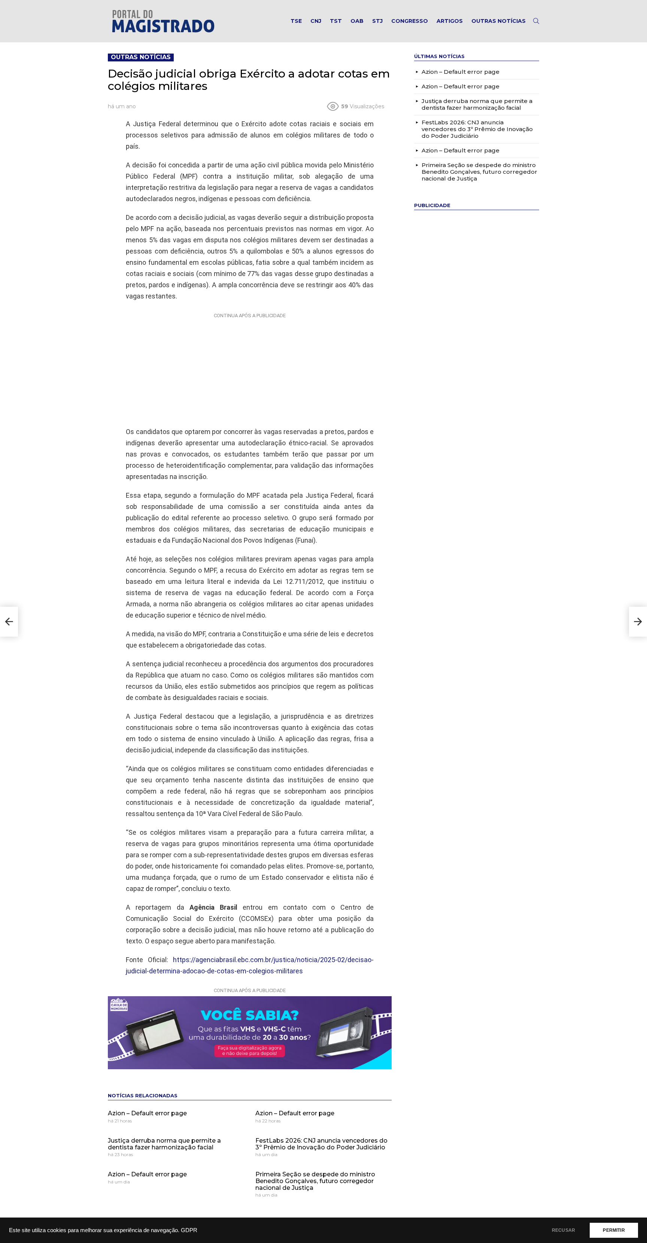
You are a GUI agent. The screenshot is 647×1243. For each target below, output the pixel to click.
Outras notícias (498, 21)
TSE (296, 21)
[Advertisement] (250, 368)
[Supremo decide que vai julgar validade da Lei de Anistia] (638, 622)
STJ (377, 21)
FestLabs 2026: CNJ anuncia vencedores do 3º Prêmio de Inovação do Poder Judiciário (321, 1144)
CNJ (315, 21)
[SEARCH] (536, 21)
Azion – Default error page (147, 1113)
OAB (357, 21)
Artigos (450, 21)
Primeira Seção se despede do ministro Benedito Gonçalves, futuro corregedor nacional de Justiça (315, 1181)
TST (336, 21)
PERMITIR (614, 1230)
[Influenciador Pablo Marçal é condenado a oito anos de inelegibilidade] (9, 622)
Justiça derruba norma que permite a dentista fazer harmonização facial (164, 1144)
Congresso (409, 21)
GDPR (189, 1230)
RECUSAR (563, 1230)
